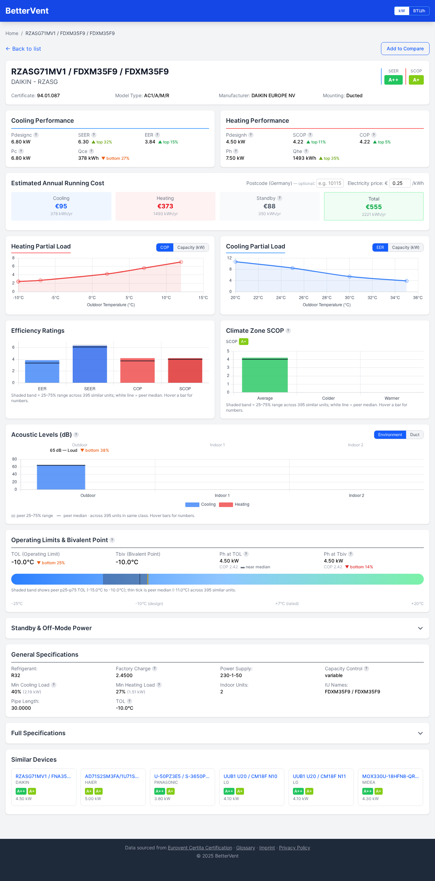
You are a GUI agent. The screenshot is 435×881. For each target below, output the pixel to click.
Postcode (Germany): (280, 183)
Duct (414, 434)
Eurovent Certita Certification (200, 847)
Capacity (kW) (191, 247)
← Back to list (23, 48)
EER (380, 247)
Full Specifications (38, 733)
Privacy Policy (294, 847)
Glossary (245, 847)
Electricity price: (365, 183)
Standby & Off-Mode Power (51, 628)
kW (402, 10)
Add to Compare (405, 48)
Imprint (267, 847)
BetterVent (27, 11)
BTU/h (419, 10)
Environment (390, 434)
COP (164, 247)
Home (11, 33)
